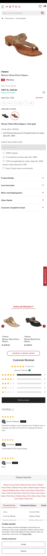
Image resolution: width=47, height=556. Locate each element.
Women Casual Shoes (11, 485)
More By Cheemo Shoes (23, 353)
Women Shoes (21, 496)
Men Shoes (11, 496)
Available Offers (10, 129)
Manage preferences (9, 539)
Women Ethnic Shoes (29, 485)
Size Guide (39, 97)
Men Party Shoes (28, 493)
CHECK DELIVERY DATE (11, 142)
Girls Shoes (19, 499)
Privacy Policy (26, 534)
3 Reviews (8, 80)
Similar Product (23, 307)
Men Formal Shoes (14, 493)
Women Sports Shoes (37, 487)
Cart (44, 6)
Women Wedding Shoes (11, 490)
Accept (23, 544)
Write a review (23, 400)
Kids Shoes (32, 496)
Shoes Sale (29, 499)
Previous (2, 326)
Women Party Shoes (20, 487)
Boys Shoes (41, 496)
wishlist (40, 6)
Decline (23, 551)
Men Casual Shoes (28, 490)
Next (44, 326)
